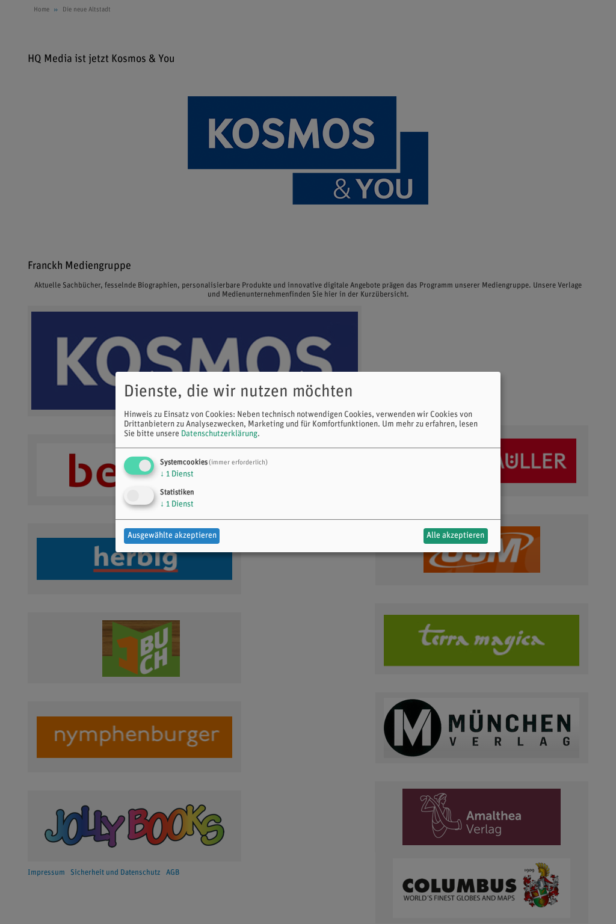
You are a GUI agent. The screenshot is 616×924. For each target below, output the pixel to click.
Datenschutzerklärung (219, 434)
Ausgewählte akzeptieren (172, 535)
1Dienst (177, 474)
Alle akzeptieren (455, 535)
